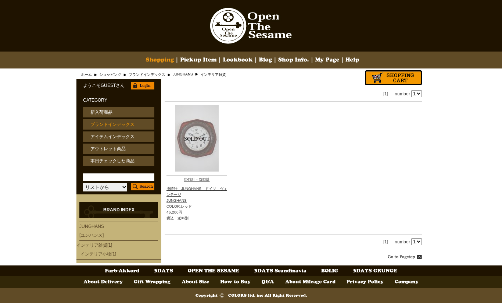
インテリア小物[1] (98, 254)
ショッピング (110, 75)
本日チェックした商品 (112, 160)
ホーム (86, 75)
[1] (385, 93)
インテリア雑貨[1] (94, 245)
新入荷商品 (101, 112)
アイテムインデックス (112, 136)
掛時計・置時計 (197, 179)
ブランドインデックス (147, 75)
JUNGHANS (183, 74)
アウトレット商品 (108, 148)
